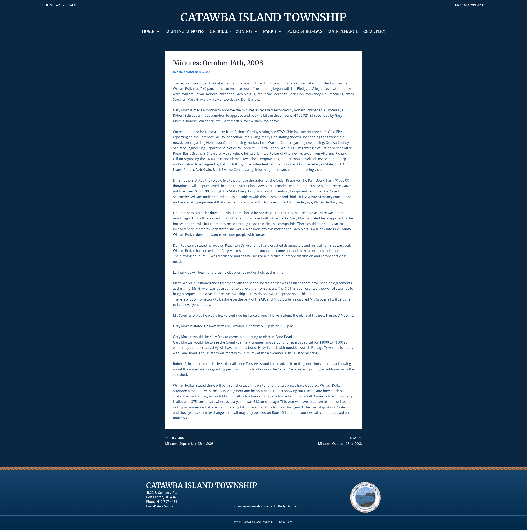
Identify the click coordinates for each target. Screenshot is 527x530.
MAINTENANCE (343, 31)
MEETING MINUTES (185, 31)
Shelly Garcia (286, 506)
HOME (148, 31)
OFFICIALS (220, 31)
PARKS (269, 31)
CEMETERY (374, 31)
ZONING (244, 31)
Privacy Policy (285, 521)
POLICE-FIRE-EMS (304, 31)
